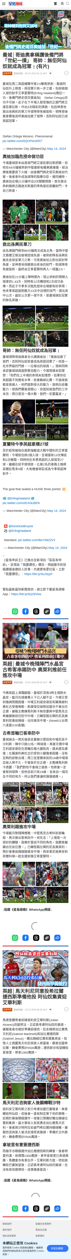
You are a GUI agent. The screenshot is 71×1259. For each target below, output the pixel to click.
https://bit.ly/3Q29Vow (26, 594)
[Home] (15, 3)
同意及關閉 (57, 1248)
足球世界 (7, 73)
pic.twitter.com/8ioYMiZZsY (36, 540)
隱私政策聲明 (9, 1235)
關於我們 (7, 1229)
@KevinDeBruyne (20, 526)
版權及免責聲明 (43, 1223)
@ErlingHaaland (18, 498)
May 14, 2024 (56, 148)
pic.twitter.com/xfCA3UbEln (21, 503)
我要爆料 (40, 1235)
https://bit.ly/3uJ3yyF (38, 574)
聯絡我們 (7, 1223)
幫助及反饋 (41, 1229)
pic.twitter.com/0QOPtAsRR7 (22, 141)
